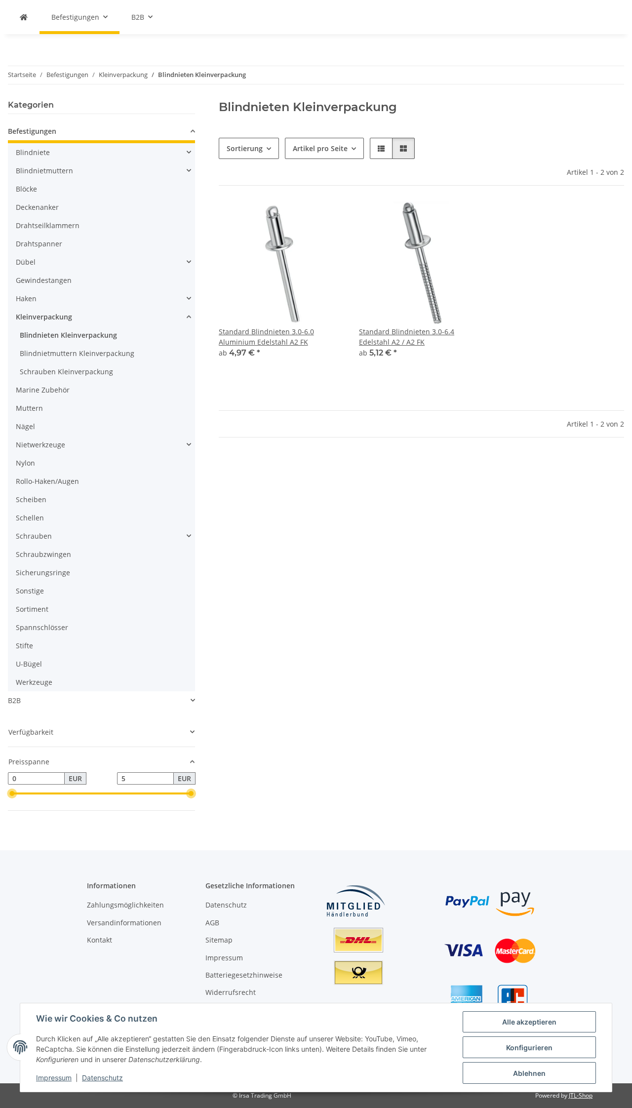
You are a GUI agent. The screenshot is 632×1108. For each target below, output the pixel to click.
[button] (381, 148)
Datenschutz (102, 1077)
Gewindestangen (44, 280)
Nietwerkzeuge (40, 444)
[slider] (11, 793)
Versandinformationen (124, 922)
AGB (212, 922)
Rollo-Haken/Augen (47, 481)
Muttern (29, 408)
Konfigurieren (529, 1047)
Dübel (26, 262)
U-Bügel (29, 664)
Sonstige (30, 590)
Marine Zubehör (43, 390)
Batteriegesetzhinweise (243, 975)
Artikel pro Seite (320, 148)
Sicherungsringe (43, 572)
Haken (26, 298)
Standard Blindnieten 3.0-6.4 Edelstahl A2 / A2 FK (406, 337)
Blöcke (26, 189)
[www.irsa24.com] (24, 17)
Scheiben (31, 499)
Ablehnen (529, 1073)
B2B (14, 700)
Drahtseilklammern (47, 225)
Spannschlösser (42, 627)
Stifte (24, 645)
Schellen (30, 517)
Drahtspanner (39, 243)
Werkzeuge (34, 682)
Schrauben (34, 536)
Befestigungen (32, 131)
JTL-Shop (580, 1095)
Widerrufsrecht (230, 992)
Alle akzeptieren (529, 1022)
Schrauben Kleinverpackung (66, 371)
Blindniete (33, 152)
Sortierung (245, 148)
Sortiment (32, 609)
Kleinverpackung (44, 316)
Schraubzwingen (43, 554)
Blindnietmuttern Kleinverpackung (77, 353)
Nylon (25, 463)
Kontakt (99, 940)
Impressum (54, 1077)
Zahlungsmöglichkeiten (125, 905)
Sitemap (219, 940)
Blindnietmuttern (44, 170)
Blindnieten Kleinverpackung (68, 335)
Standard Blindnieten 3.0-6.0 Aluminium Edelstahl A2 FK (266, 337)
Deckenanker (37, 207)
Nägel (25, 426)
